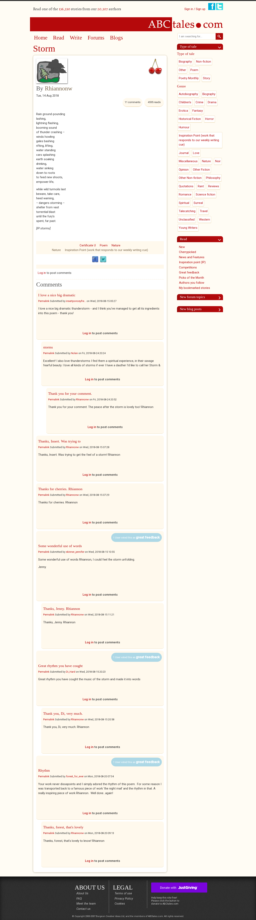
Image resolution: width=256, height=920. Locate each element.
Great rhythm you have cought (60, 666)
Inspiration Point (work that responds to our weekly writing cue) (106, 250)
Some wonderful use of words (60, 546)
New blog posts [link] (191, 309)
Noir (218, 161)
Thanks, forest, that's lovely (63, 827)
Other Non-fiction (190, 178)
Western (204, 219)
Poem (104, 245)
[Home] (128, 24)
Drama (212, 102)
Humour (184, 127)
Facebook (95, 259)
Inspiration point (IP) (192, 262)
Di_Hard (70, 671)
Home (40, 38)
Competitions (188, 267)
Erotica (183, 110)
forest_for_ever (75, 776)
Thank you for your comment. (70, 394)
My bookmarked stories (194, 288)
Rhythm (44, 770)
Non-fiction (203, 61)
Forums (96, 38)
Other (182, 70)
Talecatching (187, 211)
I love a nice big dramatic (56, 295)
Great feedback (189, 272)
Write (76, 38)
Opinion (184, 169)
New (182, 247)
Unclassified (187, 219)
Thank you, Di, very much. (63, 714)
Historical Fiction (190, 119)
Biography (185, 61)
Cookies (120, 903)
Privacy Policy (124, 898)
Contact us (83, 909)
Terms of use (123, 893)
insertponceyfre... (76, 301)
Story (206, 78)
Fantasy (197, 110)
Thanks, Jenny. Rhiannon (61, 609)
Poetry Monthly (189, 78)
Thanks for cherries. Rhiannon (60, 489)
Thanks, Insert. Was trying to (59, 441)
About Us (82, 893)
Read (58, 38)
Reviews (213, 186)
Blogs (116, 38)
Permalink (43, 301)
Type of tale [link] (188, 46)
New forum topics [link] (192, 297)
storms (48, 347)
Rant (201, 186)
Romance (185, 194)
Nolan (74, 353)
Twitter (103, 259)
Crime (199, 102)
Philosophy (213, 178)
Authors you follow (191, 282)
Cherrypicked (187, 252)
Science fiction (205, 194)
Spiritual (184, 203)
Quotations (186, 186)
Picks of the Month (191, 277)
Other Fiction (201, 169)
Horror (209, 119)
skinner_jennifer (75, 551)
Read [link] (183, 239)
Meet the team (86, 903)
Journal (184, 153)
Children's (185, 102)
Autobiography (188, 94)
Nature (116, 245)
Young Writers (188, 228)
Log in (42, 273)
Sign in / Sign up (194, 9)
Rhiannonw (58, 88)
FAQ (79, 898)
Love (196, 153)
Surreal (198, 203)
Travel (204, 211)
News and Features (191, 257)
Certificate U (88, 245)
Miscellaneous (188, 161)
